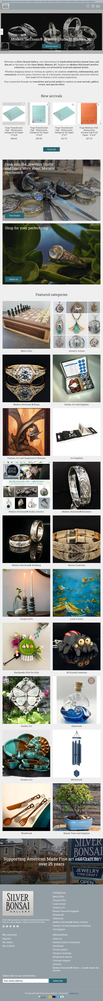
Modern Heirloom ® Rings (26, 404)
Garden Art (26, 726)
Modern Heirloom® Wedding (26, 565)
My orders (8, 942)
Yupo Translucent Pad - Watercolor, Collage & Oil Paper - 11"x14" (13, 131)
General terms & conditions (66, 942)
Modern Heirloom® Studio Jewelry (26, 511)
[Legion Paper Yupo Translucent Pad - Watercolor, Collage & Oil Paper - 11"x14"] (14, 113)
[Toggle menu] (97, 6)
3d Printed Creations (76, 672)
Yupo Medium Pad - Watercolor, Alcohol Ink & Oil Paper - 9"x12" (89, 131)
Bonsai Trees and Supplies (77, 833)
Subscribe (58, 980)
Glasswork (76, 726)
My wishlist (9, 946)
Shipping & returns (62, 956)
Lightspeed (73, 993)
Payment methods (62, 953)
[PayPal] (50, 997)
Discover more (51, 46)
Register (7, 938)
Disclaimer (58, 946)
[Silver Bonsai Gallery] (6, 6)
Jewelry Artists (77, 351)
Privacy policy (60, 949)
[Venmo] (58, 997)
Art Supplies (76, 458)
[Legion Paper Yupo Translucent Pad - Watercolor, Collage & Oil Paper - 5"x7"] (64, 113)
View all (51, 149)
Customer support (61, 960)
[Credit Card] (62, 997)
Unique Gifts (26, 619)
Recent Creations (76, 565)
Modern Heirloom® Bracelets (76, 511)
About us (57, 938)
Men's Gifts (26, 351)
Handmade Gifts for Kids (26, 672)
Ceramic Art (26, 779)
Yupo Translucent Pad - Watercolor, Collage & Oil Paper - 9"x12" (39, 131)
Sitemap (57, 964)
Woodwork (26, 833)
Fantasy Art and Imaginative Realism (26, 458)
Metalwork (76, 779)
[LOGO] (42, 997)
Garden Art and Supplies (76, 404)
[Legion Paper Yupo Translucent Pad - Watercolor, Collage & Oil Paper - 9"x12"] (39, 113)
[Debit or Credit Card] (54, 997)
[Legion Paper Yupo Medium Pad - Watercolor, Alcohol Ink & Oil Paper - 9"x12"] (89, 113)
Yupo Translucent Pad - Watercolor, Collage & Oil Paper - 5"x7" (64, 131)
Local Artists (76, 619)
